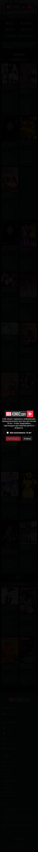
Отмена (27, 439)
